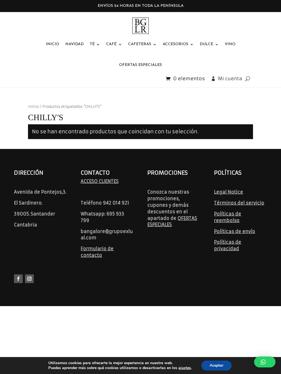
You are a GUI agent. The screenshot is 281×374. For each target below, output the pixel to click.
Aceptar (216, 365)
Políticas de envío (234, 231)
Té (92, 44)
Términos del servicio (239, 203)
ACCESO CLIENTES (100, 181)
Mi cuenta (230, 79)
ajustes (184, 368)
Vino (230, 44)
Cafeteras (139, 44)
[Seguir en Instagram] (29, 278)
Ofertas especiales (140, 65)
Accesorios (175, 44)
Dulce (206, 44)
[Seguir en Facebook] (18, 278)
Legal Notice (228, 192)
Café (111, 44)
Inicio (52, 44)
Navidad (74, 44)
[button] (265, 361)
